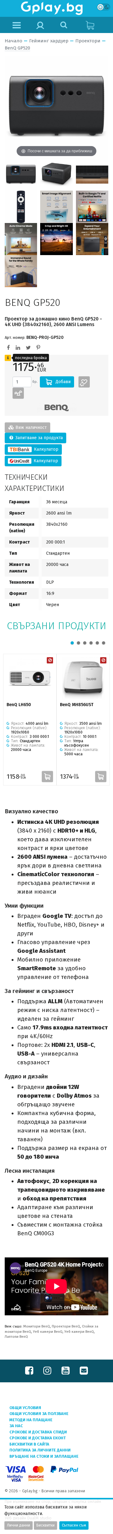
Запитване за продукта (38, 437)
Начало (13, 41)
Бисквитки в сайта (29, 1444)
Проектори (87, 41)
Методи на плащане (30, 1420)
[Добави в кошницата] (47, 776)
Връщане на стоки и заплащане (43, 1456)
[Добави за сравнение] (18, 393)
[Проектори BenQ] (56, 407)
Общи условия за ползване (38, 1413)
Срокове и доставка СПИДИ (38, 1432)
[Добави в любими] (84, 381)
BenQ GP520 (17, 48)
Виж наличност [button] (30, 427)
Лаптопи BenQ (16, 1337)
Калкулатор (45, 449)
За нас (16, 1425)
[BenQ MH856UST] (83, 678)
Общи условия (25, 1407)
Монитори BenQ (36, 1326)
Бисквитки (45, 1525)
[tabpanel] (29, 720)
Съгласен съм (74, 1525)
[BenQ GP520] (21, 174)
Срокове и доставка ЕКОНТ (37, 1438)
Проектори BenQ (66, 1326)
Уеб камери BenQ (47, 1332)
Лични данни (18, 1525)
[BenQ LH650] (30, 678)
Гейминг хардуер (48, 41)
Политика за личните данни (40, 1450)
